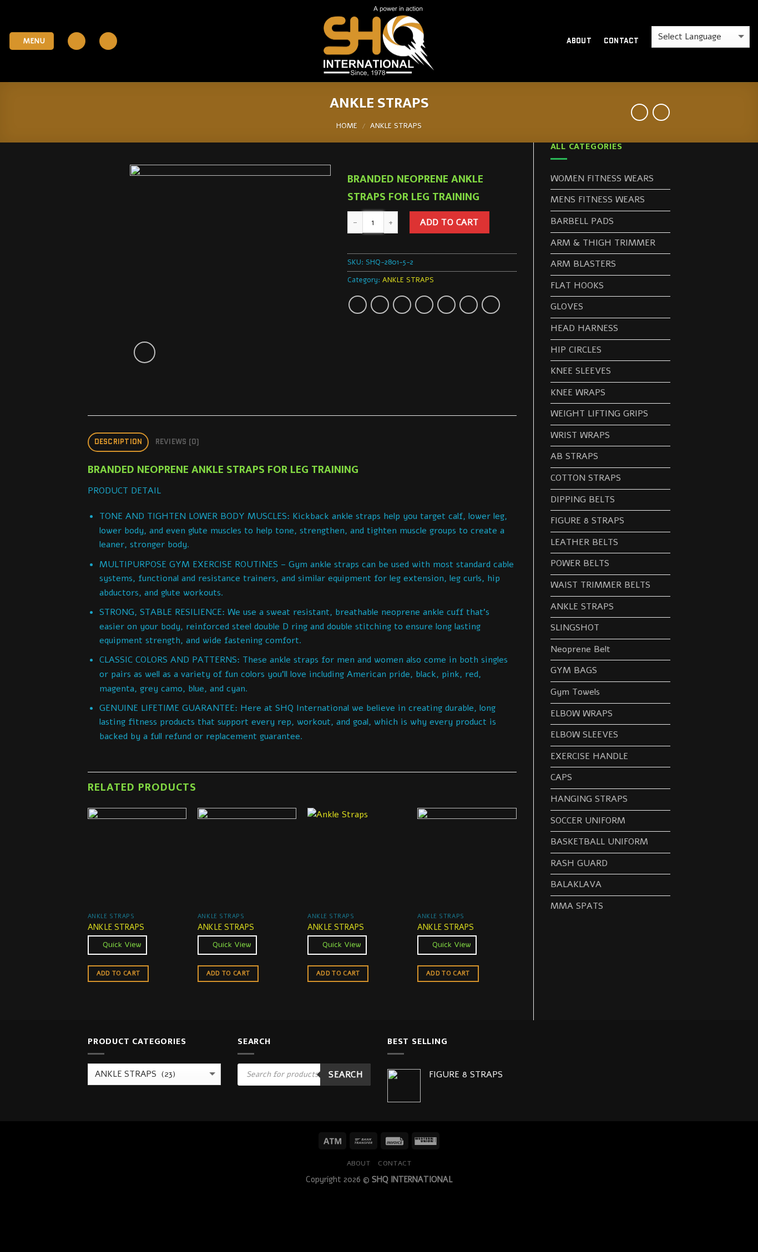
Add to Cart (449, 222)
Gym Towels (575, 692)
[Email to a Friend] (402, 305)
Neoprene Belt (580, 649)
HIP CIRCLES (576, 350)
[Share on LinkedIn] (468, 305)
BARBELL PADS (582, 221)
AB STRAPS (574, 456)
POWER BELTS (579, 563)
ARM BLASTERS (583, 264)
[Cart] (538, 41)
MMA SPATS (576, 906)
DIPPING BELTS (582, 499)
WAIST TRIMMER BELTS (600, 585)
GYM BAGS (573, 670)
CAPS (561, 777)
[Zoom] (144, 352)
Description (118, 441)
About (579, 40)
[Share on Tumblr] (491, 305)
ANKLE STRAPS (396, 126)
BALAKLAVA (576, 884)
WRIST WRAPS (580, 435)
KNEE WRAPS (577, 392)
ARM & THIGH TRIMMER (602, 243)
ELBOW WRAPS (581, 714)
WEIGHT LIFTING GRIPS (599, 414)
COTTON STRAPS (585, 478)
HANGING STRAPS (589, 799)
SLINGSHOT (574, 628)
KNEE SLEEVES (580, 371)
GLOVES (566, 307)
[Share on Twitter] (380, 305)
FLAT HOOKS (577, 285)
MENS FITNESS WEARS (597, 200)
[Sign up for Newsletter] (108, 41)
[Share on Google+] (446, 305)
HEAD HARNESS (584, 328)
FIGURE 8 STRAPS (587, 521)
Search (345, 1074)
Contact (621, 40)
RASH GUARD (579, 863)
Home (346, 126)
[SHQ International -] (379, 41)
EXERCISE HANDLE (589, 756)
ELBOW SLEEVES (584, 735)
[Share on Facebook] (357, 305)
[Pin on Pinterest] (424, 305)
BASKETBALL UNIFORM (599, 842)
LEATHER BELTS (584, 542)
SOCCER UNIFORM (587, 821)
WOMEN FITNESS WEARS (602, 178)
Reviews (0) (177, 441)
